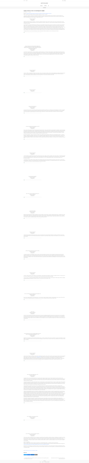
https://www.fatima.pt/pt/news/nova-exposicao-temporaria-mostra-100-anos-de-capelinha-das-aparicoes (36, 444)
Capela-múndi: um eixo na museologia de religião (31, 450)
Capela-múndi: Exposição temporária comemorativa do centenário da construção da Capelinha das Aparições (38, 13)
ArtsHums (44, 3)
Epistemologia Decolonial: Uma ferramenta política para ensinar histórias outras (57, 458)
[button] (48, 6)
